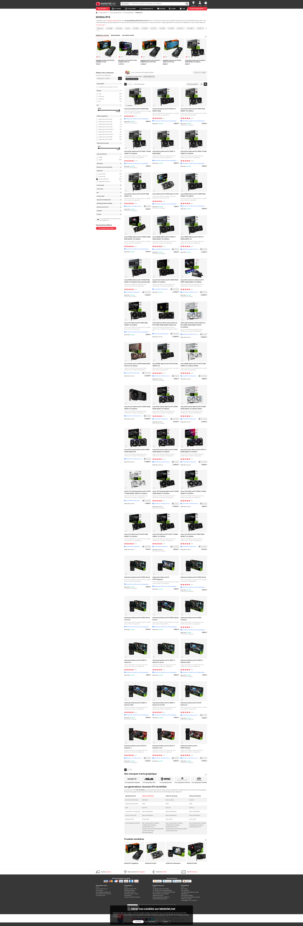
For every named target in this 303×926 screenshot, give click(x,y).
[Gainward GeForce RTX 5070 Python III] (194, 691)
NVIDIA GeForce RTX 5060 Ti (110, 129)
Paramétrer (152, 922)
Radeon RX (100, 28)
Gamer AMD (110, 174)
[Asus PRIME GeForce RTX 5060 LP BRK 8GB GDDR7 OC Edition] (137, 225)
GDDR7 (110, 160)
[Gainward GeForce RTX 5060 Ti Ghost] (194, 606)
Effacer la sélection (132, 79)
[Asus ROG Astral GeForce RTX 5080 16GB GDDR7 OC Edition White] (194, 395)
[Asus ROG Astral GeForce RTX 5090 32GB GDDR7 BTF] (137, 438)
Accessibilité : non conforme (189, 900)
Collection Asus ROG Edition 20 (162, 333)
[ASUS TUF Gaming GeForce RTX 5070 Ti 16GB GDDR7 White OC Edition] (137, 479)
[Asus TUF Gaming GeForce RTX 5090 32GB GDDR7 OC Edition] (166, 479)
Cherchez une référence (103, 75)
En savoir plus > (117, 917)
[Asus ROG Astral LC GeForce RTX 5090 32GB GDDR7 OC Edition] (194, 268)
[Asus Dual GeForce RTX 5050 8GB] (137, 97)
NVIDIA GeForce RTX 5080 (110, 137)
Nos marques (185, 890)
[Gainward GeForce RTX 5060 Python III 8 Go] (166, 606)
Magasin (193, 5)
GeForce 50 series (148, 796)
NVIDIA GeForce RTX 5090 (110, 139)
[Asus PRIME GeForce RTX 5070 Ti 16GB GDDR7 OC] (194, 225)
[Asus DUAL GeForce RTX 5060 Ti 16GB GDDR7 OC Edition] (137, 139)
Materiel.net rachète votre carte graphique (137, 118)
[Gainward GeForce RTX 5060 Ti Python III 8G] (137, 691)
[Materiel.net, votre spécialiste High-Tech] (106, 3)
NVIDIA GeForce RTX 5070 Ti (110, 134)
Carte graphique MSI (166, 782)
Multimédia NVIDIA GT (110, 181)
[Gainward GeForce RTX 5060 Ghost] (194, 565)
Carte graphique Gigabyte (132, 782)
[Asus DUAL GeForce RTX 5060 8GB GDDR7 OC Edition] (194, 97)
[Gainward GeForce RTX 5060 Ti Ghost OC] (137, 648)
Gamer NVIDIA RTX (110, 179)
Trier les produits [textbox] (192, 84)
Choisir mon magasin (200, 72)
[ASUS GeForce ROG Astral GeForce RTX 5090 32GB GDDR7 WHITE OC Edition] (194, 311)
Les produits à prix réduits (106, 228)
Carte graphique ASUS (149, 782)
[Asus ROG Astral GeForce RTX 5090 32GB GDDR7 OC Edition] (166, 438)
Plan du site (184, 889)
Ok (120, 78)
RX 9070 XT (201, 28)
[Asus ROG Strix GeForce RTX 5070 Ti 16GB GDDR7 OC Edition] (194, 438)
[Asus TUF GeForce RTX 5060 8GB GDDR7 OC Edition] (137, 311)
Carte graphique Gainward (182, 782)
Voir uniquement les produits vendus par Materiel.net (110, 219)
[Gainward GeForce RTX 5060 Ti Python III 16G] (194, 648)
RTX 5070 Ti (180, 28)
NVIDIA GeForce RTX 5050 (110, 124)
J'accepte (138, 922)
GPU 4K (128, 28)
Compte (200, 5)
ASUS (110, 94)
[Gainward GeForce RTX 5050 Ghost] (137, 565)
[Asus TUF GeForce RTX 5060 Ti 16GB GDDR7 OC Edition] (194, 479)
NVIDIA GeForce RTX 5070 (110, 132)
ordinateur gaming (112, 20)
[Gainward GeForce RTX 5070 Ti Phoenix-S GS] (166, 734)
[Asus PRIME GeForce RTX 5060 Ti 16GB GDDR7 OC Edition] (166, 225)
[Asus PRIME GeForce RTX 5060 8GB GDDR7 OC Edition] (194, 182)
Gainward (110, 96)
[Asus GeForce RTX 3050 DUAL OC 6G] (166, 182)
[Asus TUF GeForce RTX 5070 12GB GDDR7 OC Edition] (137, 522)
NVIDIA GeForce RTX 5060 (110, 127)
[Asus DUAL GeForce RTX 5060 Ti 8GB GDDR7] (166, 139)
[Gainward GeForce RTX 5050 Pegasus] (166, 565)
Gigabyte (110, 99)
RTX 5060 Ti (190, 28)
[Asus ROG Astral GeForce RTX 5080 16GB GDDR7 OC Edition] (166, 395)
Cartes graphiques (116, 13)
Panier (205, 5)
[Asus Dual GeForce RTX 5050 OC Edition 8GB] (166, 97)
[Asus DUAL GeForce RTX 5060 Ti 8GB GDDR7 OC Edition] (194, 139)
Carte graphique (128, 13)
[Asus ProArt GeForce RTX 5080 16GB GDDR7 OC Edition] (166, 268)
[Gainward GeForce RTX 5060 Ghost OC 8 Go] (137, 606)
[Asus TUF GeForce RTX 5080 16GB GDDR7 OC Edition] (194, 522)
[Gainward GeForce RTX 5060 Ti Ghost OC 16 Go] (166, 648)
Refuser (165, 922)
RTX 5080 (144, 28)
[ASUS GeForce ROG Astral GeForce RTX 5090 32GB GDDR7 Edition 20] (166, 311)
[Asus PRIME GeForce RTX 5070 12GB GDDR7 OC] (166, 352)
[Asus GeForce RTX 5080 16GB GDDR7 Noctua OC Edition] (137, 352)
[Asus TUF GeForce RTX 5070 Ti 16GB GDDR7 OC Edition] (166, 522)
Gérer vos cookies (186, 899)
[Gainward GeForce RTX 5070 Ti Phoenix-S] (137, 734)
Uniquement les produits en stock (108, 87)
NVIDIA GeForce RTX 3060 (110, 122)
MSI (110, 101)
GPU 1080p (109, 28)
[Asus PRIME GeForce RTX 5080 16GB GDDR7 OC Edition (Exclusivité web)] (137, 268)
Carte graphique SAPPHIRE (199, 782)
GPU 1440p (119, 28)
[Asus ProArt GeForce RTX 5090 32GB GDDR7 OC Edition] (137, 395)
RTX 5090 (135, 28)
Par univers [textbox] (125, 4)
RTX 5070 (153, 28)
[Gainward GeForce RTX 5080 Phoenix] (194, 734)
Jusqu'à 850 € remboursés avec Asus (163, 249)
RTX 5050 (171, 28)
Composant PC (103, 13)
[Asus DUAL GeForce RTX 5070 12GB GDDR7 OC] (137, 182)
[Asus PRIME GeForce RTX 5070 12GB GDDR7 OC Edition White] (194, 352)
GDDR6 (110, 157)
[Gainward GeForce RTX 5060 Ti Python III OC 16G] (166, 691)
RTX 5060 (162, 28)
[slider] (98, 110)
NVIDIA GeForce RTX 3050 (110, 119)
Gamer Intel (110, 176)
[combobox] (125, 3)
